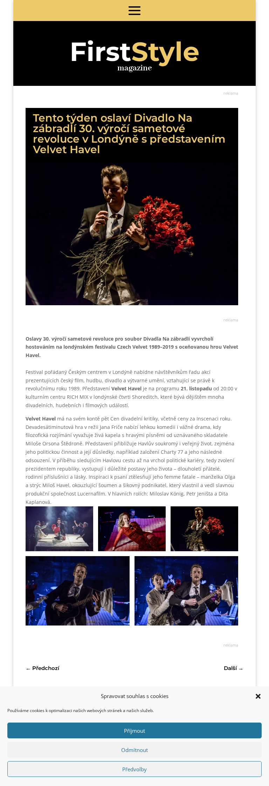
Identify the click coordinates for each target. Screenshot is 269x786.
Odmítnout (134, 749)
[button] (258, 696)
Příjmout (134, 730)
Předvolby (134, 769)
